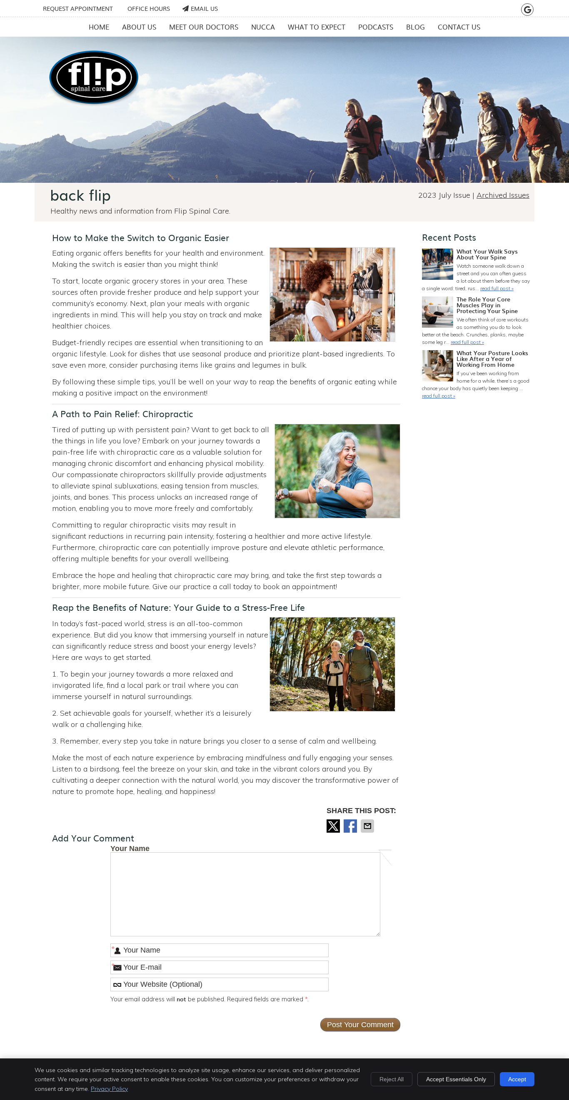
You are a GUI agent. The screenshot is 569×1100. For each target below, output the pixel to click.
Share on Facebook (351, 826)
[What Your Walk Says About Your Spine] (437, 265)
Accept (517, 1079)
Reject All (391, 1079)
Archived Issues (503, 195)
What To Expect (316, 27)
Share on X (334, 826)
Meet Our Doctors (203, 27)
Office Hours (148, 8)
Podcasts (375, 27)
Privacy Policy (109, 1089)
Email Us (204, 8)
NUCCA (263, 27)
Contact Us (459, 27)
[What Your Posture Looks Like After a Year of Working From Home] (437, 366)
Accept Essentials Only (456, 1079)
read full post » (497, 288)
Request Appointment (78, 8)
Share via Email (368, 826)
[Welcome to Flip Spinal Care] (93, 105)
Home (99, 27)
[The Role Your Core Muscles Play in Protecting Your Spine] (437, 313)
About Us (139, 27)
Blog (415, 27)
